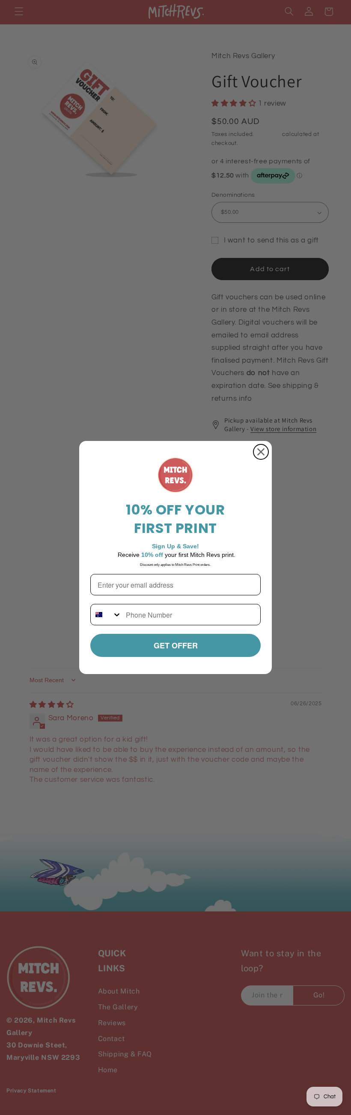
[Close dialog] (260, 451)
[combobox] (106, 614)
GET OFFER (176, 645)
